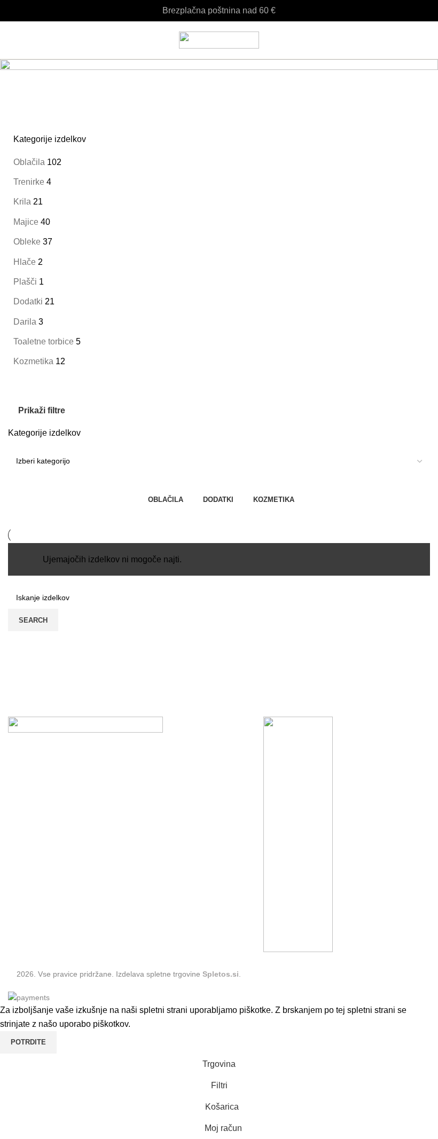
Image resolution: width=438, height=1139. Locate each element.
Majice (25, 221)
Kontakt (22, 860)
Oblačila (29, 162)
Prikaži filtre (41, 410)
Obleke (27, 241)
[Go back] (21, 72)
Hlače (24, 261)
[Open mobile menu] (12, 40)
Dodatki (28, 301)
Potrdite (28, 1042)
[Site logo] (219, 39)
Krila (22, 201)
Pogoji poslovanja (42, 820)
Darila (24, 321)
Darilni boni (30, 899)
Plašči (25, 281)
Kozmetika (33, 361)
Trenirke (28, 181)
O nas (19, 879)
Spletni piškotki (37, 840)
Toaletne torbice (43, 341)
